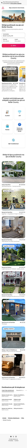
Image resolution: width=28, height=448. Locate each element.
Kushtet (16, 440)
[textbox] (7, 41)
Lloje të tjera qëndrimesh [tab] (8, 390)
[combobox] (13, 36)
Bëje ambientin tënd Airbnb (16, 8)
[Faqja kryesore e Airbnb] (3, 7)
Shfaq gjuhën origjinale (15, 3)
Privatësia (10, 440)
